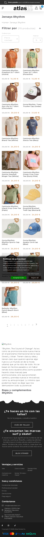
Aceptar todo (18, 278)
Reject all (34, 278)
